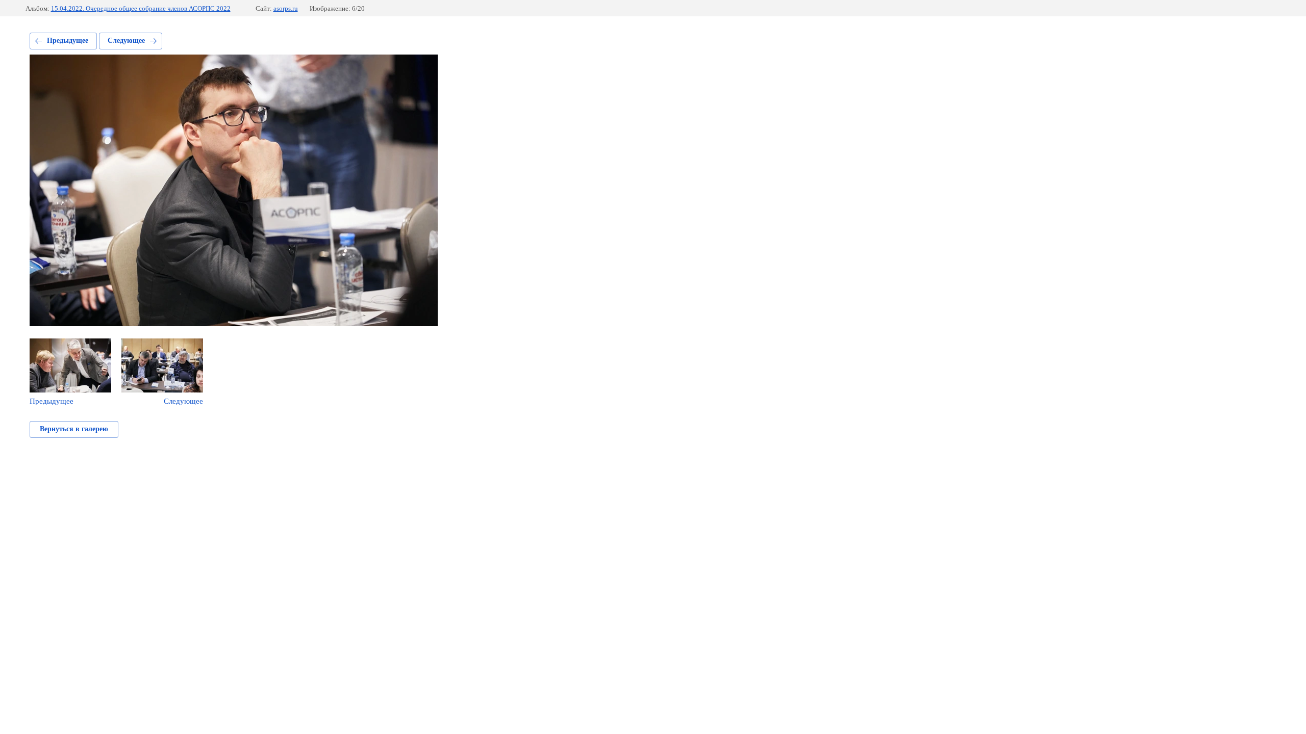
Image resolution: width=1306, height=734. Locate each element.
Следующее (126, 40)
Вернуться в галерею (74, 429)
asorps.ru (285, 8)
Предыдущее (67, 40)
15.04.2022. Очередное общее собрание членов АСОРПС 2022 (141, 8)
